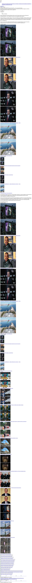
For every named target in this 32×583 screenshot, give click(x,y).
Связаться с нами (7, 578)
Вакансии (11, 578)
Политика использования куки (12, 579)
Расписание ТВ (2, 578)
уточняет (6, 194)
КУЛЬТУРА (1, 6)
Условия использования (17, 578)
